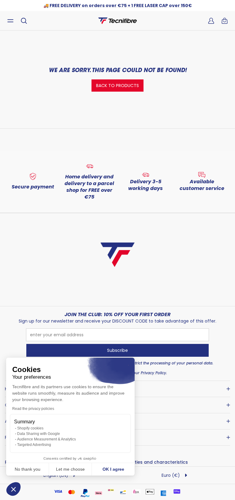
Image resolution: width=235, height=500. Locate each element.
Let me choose (70, 469)
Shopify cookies (30, 428)
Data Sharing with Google (38, 434)
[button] (13, 489)
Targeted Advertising (34, 445)
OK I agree (113, 469)
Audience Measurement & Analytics (46, 439)
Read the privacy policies (33, 409)
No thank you (27, 469)
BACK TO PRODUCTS (117, 85)
